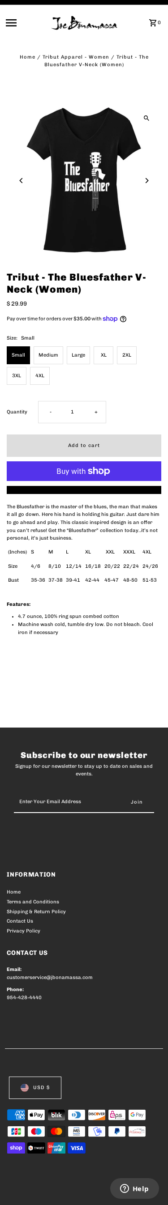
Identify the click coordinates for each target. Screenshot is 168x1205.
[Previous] (21, 180)
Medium (48, 355)
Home (27, 57)
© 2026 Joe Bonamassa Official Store (54, 1188)
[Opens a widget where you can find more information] (134, 1189)
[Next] (147, 180)
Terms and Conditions (33, 902)
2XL (126, 355)
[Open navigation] (25, 23)
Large (78, 355)
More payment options (84, 490)
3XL (16, 376)
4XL (39, 376)
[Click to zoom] (147, 118)
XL (104, 355)
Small (18, 355)
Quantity (17, 412)
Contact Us (20, 921)
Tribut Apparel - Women (76, 57)
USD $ (41, 1087)
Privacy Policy (23, 931)
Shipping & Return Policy (36, 912)
